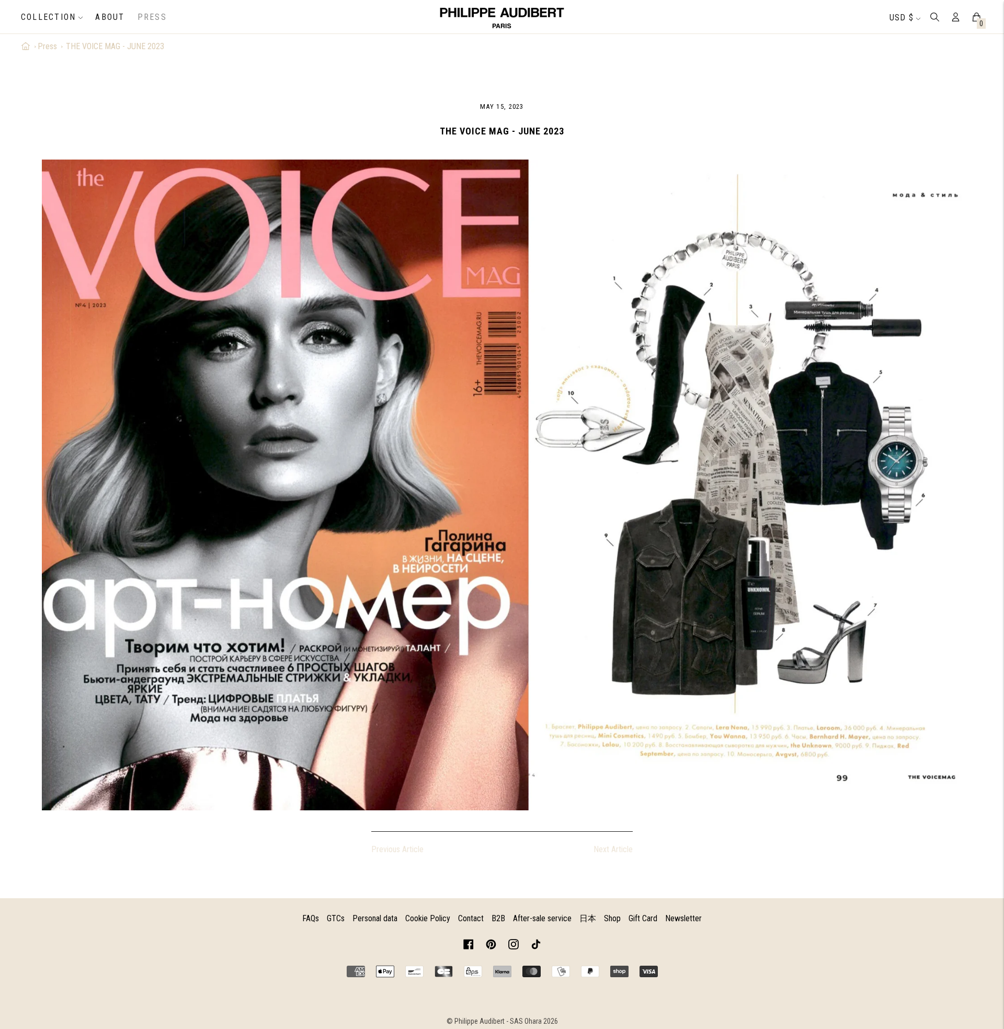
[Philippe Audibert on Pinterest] (491, 946)
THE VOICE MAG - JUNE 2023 (115, 46)
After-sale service (542, 918)
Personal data (374, 918)
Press (152, 17)
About (109, 17)
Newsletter (683, 918)
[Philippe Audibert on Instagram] (513, 946)
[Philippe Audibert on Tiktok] (536, 946)
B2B (498, 918)
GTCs (336, 918)
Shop (612, 918)
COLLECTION (48, 17)
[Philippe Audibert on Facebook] (468, 946)
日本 (587, 918)
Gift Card (643, 918)
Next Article (613, 849)
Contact (471, 918)
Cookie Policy (427, 918)
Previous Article (397, 849)
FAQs (310, 918)
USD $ (901, 17)
